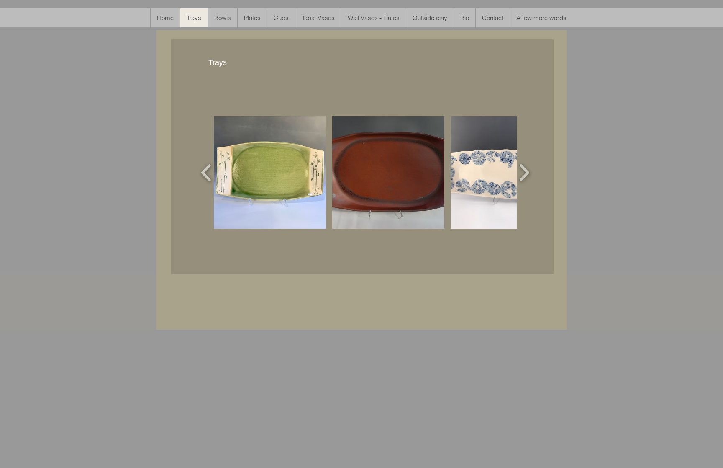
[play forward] (524, 173)
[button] (270, 172)
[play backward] (206, 173)
